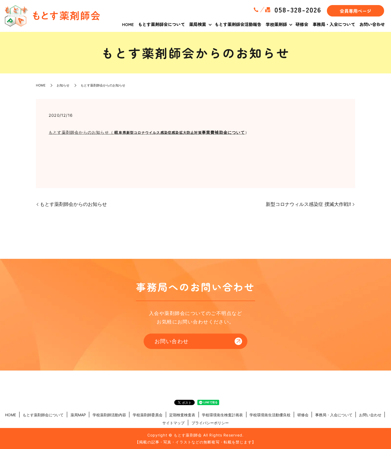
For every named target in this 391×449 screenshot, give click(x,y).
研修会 (302, 24)
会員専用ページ (355, 10)
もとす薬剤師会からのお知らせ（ (125, 132)
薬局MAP (78, 415)
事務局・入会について (334, 24)
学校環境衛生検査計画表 (222, 415)
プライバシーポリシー (210, 423)
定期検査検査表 (182, 415)
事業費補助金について (223, 132)
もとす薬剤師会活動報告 (238, 24)
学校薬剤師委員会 (148, 415)
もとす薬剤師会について (161, 24)
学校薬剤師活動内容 (109, 415)
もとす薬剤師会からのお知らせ (73, 204)
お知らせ (63, 85)
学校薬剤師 (276, 24)
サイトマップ (173, 423)
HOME (128, 24)
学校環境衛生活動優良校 (269, 415)
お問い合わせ (372, 24)
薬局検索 (197, 24)
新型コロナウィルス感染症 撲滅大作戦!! (308, 204)
